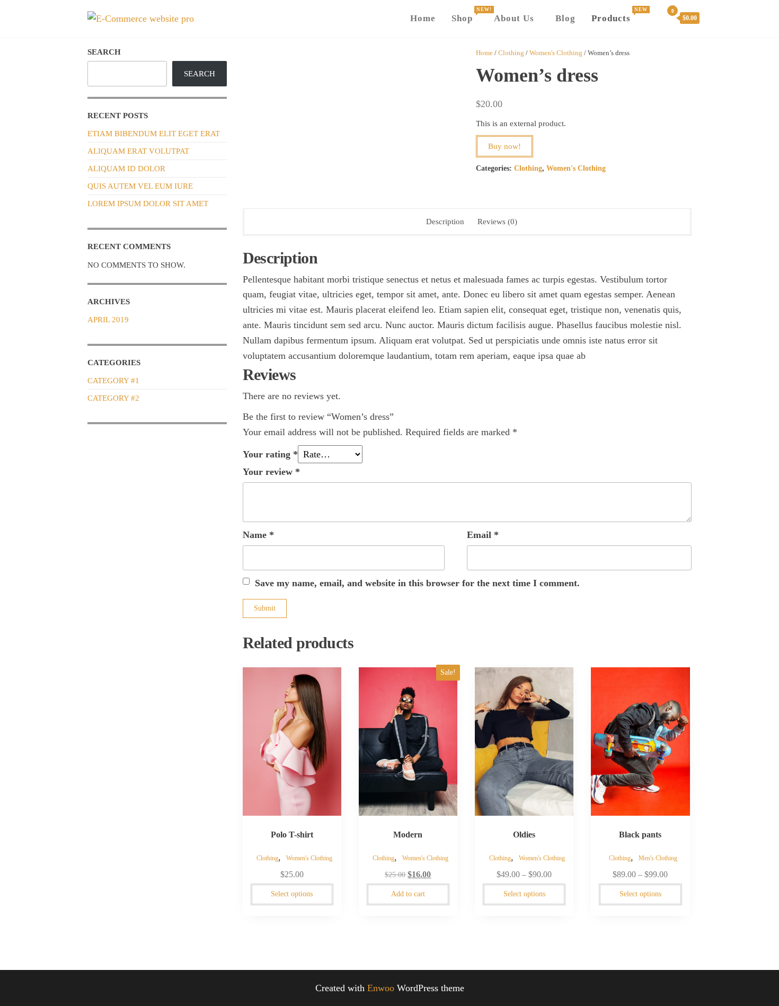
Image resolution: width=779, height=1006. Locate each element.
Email (483, 535)
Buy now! (504, 146)
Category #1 (113, 380)
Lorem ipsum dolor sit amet (147, 203)
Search (104, 52)
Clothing (511, 53)
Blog (565, 18)
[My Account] (652, 17)
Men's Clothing (658, 858)
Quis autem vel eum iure (140, 186)
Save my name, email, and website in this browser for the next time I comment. (417, 583)
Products (617, 15)
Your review (271, 471)
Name (258, 535)
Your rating (270, 454)
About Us (514, 18)
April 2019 (108, 319)
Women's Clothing (555, 53)
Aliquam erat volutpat (138, 151)
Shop (469, 15)
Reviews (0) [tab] (497, 221)
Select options (292, 894)
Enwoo (380, 988)
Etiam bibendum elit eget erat (153, 133)
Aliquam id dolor (126, 168)
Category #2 (113, 398)
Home (423, 18)
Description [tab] (445, 221)
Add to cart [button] (408, 894)
